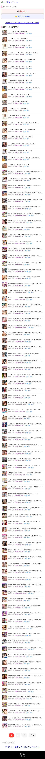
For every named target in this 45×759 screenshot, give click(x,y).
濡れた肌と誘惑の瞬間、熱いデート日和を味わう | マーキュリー (25, 578)
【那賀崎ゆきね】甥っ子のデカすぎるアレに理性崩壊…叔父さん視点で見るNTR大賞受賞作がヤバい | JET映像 (25, 340)
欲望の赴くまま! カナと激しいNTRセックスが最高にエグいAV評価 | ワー (25, 634)
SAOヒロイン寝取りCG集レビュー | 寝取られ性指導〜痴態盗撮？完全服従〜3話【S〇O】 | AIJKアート (25, 305)
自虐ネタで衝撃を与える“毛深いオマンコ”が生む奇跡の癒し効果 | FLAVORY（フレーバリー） (25, 277)
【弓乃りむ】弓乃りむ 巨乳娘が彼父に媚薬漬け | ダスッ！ (24, 529)
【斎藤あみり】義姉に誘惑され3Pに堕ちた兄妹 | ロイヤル (25, 669)
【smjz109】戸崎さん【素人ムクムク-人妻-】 (22, 73)
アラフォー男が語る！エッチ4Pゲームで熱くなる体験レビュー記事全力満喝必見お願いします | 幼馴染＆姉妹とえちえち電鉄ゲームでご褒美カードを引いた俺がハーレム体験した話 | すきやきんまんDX (25, 263)
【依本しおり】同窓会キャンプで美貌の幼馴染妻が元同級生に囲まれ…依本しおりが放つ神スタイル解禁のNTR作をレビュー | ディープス (25, 382)
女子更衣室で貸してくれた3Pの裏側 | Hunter (22, 396)
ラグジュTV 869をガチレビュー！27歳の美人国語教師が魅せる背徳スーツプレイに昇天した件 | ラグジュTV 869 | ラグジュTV (25, 627)
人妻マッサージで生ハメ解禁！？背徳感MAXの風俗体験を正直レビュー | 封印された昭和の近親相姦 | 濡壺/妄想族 (25, 620)
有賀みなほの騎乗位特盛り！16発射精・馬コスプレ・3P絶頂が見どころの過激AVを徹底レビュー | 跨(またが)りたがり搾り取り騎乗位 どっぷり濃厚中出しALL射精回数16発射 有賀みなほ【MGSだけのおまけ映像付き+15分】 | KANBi (25, 599)
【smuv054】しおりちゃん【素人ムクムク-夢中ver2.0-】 (22, 53)
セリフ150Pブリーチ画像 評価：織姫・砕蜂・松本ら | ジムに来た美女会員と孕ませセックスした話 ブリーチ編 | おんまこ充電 (25, 249)
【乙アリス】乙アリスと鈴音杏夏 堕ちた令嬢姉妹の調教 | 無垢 (25, 557)
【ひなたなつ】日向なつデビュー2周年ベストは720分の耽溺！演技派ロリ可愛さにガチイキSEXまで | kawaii (25, 487)
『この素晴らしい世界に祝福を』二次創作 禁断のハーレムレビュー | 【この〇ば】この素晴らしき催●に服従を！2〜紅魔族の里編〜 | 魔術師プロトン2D (25, 508)
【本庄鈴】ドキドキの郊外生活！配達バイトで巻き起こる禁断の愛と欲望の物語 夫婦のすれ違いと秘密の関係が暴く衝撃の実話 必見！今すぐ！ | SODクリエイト (25, 431)
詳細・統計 (29, 33)
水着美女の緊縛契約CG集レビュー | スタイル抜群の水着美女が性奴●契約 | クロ (25, 438)
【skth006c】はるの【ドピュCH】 (18, 95)
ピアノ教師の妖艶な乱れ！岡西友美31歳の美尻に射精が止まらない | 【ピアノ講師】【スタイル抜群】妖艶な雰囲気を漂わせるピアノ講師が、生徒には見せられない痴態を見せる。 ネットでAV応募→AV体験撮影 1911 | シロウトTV (25, 333)
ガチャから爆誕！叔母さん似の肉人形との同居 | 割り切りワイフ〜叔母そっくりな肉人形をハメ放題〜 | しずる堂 (25, 319)
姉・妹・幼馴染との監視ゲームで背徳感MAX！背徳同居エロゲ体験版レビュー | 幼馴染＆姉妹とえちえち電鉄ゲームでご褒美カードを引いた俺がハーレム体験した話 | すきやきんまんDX (25, 214)
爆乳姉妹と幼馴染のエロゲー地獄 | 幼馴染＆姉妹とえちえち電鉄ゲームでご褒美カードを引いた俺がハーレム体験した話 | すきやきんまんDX (25, 172)
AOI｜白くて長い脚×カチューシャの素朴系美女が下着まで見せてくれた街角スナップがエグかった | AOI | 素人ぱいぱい (25, 473)
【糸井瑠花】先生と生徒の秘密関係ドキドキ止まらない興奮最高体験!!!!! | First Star (25, 256)
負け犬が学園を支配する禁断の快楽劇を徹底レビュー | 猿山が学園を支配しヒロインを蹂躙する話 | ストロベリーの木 (25, 592)
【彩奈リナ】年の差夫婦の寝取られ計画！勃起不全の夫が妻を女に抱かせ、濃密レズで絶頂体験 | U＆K (25, 571)
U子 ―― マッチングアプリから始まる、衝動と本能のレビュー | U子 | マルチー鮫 (25, 655)
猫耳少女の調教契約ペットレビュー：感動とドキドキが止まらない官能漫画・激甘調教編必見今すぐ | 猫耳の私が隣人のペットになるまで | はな (25, 284)
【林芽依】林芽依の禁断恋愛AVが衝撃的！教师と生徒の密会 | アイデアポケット (25, 312)
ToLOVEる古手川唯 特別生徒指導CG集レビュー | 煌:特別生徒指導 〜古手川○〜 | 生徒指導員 (25, 347)
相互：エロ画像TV (22, 16)
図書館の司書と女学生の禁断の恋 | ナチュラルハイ (23, 494)
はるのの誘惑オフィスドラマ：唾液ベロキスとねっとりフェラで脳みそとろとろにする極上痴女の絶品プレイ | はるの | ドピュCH (25, 697)
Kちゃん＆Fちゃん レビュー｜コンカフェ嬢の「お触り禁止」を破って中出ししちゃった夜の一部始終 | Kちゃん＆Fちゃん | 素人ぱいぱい (25, 410)
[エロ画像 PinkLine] (9, 2)
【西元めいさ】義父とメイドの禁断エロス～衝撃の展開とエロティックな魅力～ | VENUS (25, 543)
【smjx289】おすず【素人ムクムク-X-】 (20, 66)
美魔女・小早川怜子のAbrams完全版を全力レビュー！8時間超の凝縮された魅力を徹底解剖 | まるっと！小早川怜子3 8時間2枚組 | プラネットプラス (25, 445)
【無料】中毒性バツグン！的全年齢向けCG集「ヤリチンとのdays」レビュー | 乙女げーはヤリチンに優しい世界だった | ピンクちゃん (25, 291)
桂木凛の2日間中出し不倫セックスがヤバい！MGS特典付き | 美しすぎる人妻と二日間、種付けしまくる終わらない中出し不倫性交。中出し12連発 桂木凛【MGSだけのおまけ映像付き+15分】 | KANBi (25, 522)
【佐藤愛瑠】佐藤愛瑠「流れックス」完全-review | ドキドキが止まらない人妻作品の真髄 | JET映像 (25, 452)
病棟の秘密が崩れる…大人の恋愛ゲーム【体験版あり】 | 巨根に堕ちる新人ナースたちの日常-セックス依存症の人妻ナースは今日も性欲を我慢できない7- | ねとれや (25, 725)
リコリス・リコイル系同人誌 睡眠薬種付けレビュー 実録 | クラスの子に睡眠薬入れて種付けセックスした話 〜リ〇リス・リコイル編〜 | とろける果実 (25, 389)
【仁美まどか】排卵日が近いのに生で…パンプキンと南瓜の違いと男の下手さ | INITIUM (25, 501)
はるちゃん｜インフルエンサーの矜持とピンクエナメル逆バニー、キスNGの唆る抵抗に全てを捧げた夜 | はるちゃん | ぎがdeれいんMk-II (25, 221)
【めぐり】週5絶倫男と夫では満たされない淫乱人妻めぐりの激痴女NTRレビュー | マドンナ (25, 207)
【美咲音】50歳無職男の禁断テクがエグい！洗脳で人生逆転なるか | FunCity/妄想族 (25, 424)
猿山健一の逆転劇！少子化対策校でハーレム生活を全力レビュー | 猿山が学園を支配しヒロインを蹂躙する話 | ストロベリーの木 (25, 550)
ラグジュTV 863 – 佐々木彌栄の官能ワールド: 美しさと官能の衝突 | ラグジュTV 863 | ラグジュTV (25, 242)
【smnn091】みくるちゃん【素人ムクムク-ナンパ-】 (24, 88)
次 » (32, 735)
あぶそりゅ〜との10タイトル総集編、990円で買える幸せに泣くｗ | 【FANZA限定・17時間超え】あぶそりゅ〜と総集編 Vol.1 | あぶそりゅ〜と (25, 536)
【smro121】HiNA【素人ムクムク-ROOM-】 (21, 59)
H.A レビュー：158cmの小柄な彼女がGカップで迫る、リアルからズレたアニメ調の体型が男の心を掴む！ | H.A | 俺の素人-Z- (25, 298)
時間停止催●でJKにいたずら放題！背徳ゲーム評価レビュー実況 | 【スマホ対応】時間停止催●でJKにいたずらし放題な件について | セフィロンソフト (25, 641)
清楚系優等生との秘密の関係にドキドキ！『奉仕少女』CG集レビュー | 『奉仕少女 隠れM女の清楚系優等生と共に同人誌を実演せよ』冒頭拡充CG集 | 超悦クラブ (25, 585)
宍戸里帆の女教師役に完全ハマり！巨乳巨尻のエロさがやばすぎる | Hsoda (25, 270)
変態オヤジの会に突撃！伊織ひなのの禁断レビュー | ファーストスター (25, 361)
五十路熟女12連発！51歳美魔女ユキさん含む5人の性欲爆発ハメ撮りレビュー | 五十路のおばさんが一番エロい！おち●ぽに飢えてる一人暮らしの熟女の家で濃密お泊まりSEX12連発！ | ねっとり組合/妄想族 (25, 564)
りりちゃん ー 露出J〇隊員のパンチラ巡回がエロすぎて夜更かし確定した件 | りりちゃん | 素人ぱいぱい (25, 375)
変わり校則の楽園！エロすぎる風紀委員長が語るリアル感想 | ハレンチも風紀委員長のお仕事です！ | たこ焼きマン (25, 690)
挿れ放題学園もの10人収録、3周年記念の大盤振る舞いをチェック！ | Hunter (25, 606)
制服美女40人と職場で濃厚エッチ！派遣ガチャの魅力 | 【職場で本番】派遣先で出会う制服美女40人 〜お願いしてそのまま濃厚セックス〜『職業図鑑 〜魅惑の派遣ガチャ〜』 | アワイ (25, 683)
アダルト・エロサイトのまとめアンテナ (22, 23)
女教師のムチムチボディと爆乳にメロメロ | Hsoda (23, 354)
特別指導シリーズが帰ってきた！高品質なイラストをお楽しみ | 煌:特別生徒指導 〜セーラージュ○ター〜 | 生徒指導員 (25, 403)
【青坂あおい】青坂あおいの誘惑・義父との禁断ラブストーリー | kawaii (25, 235)
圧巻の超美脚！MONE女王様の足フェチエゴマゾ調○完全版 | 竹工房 (25, 459)
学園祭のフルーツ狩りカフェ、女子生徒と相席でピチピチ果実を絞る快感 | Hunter (25, 186)
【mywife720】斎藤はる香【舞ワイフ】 (20, 81)
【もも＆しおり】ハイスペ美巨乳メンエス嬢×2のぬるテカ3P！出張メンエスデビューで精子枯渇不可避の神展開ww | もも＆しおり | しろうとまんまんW (25, 515)
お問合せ (22, 756)
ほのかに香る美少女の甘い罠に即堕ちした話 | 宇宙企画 (25, 200)
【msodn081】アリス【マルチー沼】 (19, 45)
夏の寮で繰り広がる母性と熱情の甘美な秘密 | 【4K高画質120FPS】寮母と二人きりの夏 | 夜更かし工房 (25, 193)
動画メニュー (22, 11)
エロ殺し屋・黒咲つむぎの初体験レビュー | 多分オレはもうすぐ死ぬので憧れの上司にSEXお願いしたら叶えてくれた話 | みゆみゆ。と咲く (25, 613)
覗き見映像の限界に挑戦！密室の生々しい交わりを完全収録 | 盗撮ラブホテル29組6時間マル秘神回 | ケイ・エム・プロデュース (25, 676)
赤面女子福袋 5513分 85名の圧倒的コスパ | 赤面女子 (24, 704)
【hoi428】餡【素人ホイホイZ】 (18, 31)
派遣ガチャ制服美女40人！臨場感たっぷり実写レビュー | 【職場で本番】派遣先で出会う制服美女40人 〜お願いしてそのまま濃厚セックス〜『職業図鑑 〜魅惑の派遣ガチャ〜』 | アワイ (25, 466)
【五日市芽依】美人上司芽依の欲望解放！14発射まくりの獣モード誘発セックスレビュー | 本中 (25, 718)
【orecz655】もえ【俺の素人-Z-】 (18, 38)
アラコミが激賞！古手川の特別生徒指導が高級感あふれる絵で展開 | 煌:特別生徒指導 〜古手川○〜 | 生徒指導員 (25, 326)
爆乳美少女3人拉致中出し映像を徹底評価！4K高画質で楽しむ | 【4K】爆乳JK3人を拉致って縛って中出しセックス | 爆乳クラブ (25, 368)
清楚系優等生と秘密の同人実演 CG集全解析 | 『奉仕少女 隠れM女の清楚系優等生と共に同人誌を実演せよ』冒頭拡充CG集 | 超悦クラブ (25, 648)
